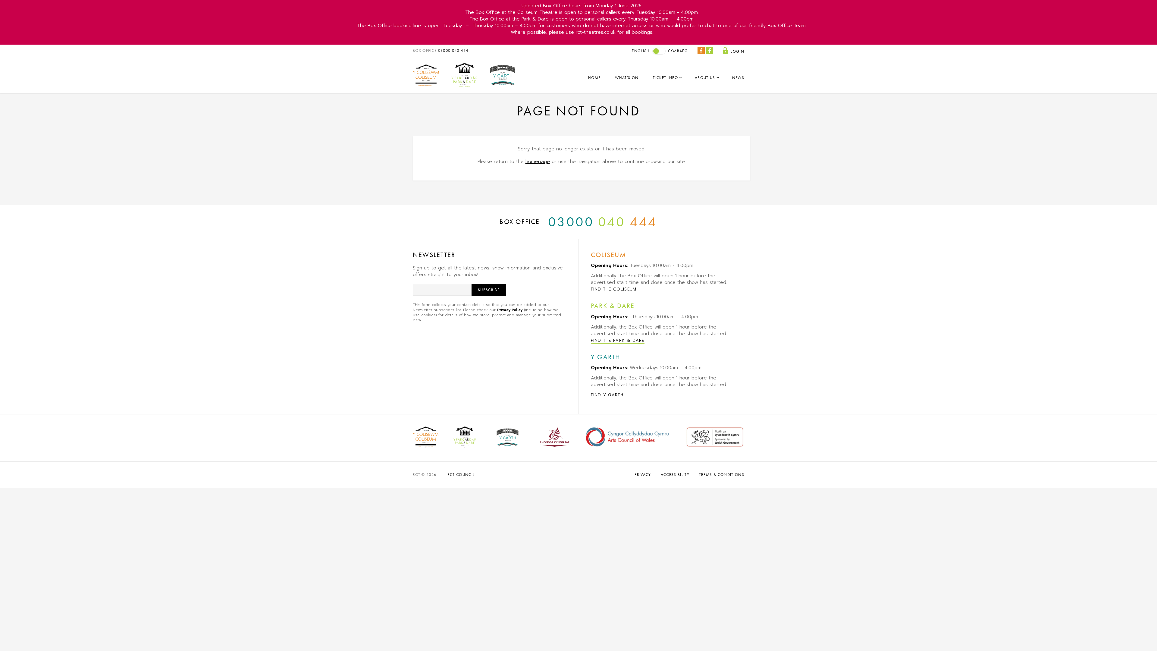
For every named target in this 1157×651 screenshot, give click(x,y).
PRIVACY (643, 474)
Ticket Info (665, 77)
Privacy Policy (509, 310)
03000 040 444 (453, 50)
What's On (626, 77)
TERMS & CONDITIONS (721, 474)
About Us (705, 77)
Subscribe (489, 289)
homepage (537, 161)
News (738, 77)
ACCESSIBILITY (675, 474)
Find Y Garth (608, 395)
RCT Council (461, 474)
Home (594, 77)
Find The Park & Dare (617, 340)
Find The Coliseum (614, 289)
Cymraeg (678, 50)
